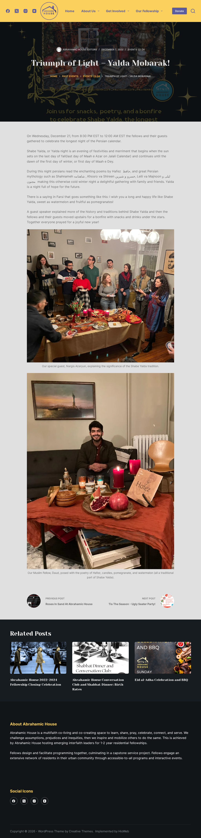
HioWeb (123, 831)
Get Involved (115, 11)
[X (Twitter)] (17, 11)
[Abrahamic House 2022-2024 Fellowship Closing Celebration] (38, 658)
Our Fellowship (147, 11)
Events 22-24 (136, 49)
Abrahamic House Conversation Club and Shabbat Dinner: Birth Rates (98, 684)
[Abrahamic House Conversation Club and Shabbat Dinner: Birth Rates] (100, 658)
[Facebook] (8, 11)
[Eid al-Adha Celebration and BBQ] (163, 658)
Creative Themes (81, 831)
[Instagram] (25, 11)
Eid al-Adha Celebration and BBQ (161, 680)
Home (69, 11)
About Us (88, 11)
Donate (179, 11)
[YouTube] (34, 11)
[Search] (193, 11)
